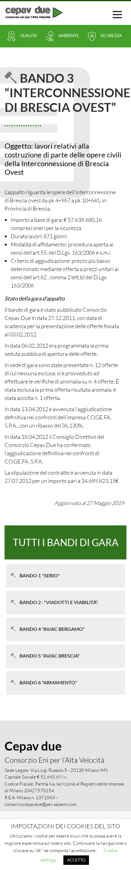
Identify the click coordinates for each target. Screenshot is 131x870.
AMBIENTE (68, 35)
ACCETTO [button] (76, 860)
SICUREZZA (111, 35)
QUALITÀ (28, 35)
